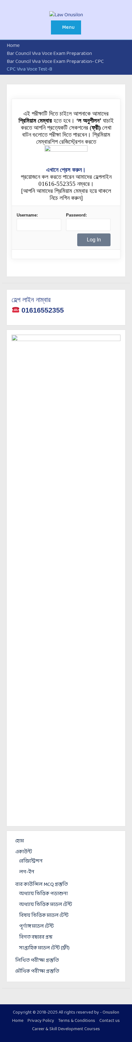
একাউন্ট (23, 852)
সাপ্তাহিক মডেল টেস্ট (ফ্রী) (44, 948)
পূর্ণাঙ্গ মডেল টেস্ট (36, 926)
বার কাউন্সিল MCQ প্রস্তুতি (41, 884)
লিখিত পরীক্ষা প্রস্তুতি (37, 960)
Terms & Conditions (76, 1020)
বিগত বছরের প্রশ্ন (36, 937)
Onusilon (111, 1012)
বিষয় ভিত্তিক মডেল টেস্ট (44, 915)
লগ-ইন (26, 872)
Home (17, 1020)
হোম (19, 841)
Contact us (109, 1020)
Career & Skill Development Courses (66, 1029)
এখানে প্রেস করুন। (66, 169)
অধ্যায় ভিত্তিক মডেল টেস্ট (45, 904)
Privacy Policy (41, 1020)
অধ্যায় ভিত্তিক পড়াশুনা (43, 893)
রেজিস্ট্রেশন (31, 861)
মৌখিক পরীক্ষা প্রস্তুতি (37, 971)
